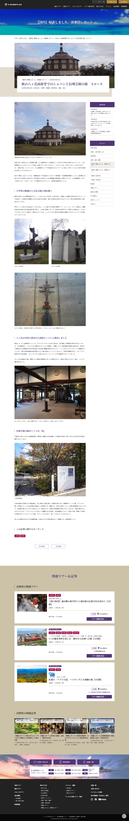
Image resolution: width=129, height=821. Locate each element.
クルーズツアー (77, 6)
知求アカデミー (71, 793)
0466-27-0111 (93, 773)
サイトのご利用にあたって (49, 816)
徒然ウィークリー (46, 798)
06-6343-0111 (76, 770)
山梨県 (17, 536)
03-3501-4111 (59, 770)
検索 (104, 1)
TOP (15, 38)
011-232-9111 (75, 773)
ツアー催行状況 (89, 6)
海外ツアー (57, 6)
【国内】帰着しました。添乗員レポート (41, 38)
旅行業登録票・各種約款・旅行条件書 (77, 816)
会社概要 (18, 798)
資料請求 (124, 2)
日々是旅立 (44, 793)
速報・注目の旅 (45, 803)
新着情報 (124, 6)
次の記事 (58, 546)
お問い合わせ (113, 2)
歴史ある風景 (45, 790)
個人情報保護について (62, 816)
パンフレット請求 (96, 792)
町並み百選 (44, 795)
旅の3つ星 (44, 788)
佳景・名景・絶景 (46, 800)
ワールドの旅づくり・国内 (73, 796)
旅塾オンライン (71, 790)
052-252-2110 (91, 770)
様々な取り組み (20, 801)
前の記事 (42, 546)
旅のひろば (99, 6)
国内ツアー (66, 6)
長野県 (23, 536)
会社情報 (116, 6)
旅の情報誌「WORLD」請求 (99, 795)
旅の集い (69, 788)
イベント (108, 6)
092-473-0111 (59, 773)
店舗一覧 (90, 762)
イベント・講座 (70, 785)
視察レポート (45, 805)
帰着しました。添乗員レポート (49, 808)
